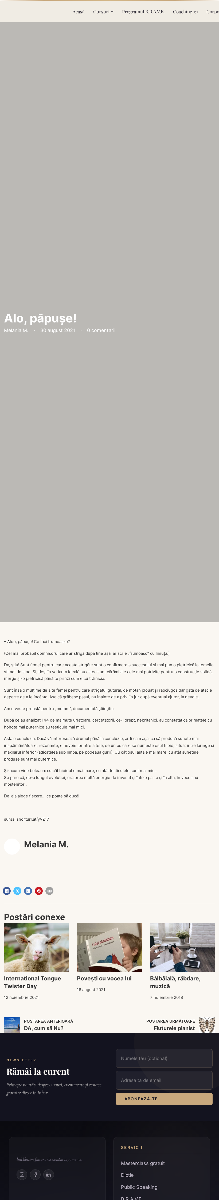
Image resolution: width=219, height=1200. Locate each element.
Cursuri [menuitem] (101, 11)
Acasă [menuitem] (79, 11)
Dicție (127, 1175)
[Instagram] (22, 1174)
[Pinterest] (39, 891)
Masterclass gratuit (143, 1163)
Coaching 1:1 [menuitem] (185, 11)
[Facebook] (7, 891)
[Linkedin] (48, 1174)
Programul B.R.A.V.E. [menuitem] (143, 11)
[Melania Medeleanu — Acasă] (34, 11)
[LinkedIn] (28, 891)
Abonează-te (141, 1098)
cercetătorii (103, 720)
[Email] (49, 891)
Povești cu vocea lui (104, 978)
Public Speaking (139, 1187)
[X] (17, 891)
